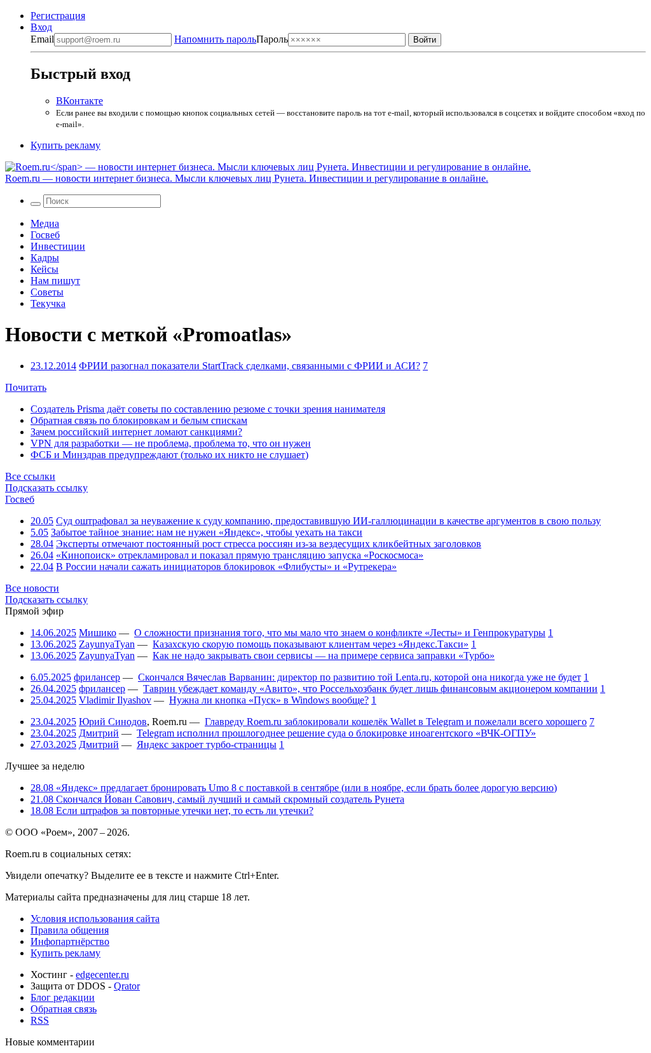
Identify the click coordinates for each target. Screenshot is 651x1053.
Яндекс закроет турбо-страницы (207, 744)
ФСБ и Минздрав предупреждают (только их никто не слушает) (169, 454)
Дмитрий (99, 733)
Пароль (231, 39)
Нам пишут (55, 280)
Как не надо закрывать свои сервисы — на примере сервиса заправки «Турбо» (324, 655)
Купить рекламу (65, 145)
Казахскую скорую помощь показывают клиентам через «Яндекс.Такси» (311, 644)
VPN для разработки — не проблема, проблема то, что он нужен (171, 443)
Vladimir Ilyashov (115, 700)
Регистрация (58, 15)
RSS (40, 1020)
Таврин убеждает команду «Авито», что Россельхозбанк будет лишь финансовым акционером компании (370, 688)
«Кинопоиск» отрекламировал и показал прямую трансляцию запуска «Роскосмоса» (239, 555)
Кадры (45, 257)
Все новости (32, 588)
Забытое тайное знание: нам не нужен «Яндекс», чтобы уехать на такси (206, 532)
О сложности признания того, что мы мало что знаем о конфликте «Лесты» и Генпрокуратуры (339, 632)
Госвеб (45, 234)
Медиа (45, 223)
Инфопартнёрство (70, 941)
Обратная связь (64, 1008)
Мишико (97, 632)
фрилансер (97, 677)
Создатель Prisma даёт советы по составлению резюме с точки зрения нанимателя (208, 409)
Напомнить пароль (215, 39)
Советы (47, 292)
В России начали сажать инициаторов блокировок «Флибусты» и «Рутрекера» (226, 566)
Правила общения (70, 930)
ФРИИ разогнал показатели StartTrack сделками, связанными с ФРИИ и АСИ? (249, 365)
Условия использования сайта (95, 918)
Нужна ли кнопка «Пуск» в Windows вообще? (269, 700)
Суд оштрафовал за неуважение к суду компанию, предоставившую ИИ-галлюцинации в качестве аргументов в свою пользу (328, 520)
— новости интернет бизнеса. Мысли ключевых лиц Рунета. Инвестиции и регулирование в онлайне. (246, 178)
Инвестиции (58, 246)
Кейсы (44, 269)
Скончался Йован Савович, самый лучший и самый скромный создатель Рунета (217, 799)
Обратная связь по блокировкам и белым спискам (139, 420)
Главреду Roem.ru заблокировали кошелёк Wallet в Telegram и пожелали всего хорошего (396, 721)
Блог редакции (63, 997)
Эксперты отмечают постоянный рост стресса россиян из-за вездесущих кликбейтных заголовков (268, 543)
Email (42, 39)
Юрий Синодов (113, 721)
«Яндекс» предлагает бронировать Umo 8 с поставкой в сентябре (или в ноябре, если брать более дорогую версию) (294, 787)
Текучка (48, 303)
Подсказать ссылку (46, 487)
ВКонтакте (79, 100)
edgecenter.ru (102, 974)
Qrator (127, 986)
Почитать (25, 387)
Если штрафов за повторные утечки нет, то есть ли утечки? (172, 810)
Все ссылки (30, 476)
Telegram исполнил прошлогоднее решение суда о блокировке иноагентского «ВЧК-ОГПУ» (336, 733)
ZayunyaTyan (107, 644)
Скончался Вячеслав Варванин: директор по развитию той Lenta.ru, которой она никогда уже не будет (359, 677)
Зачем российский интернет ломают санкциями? (136, 431)
